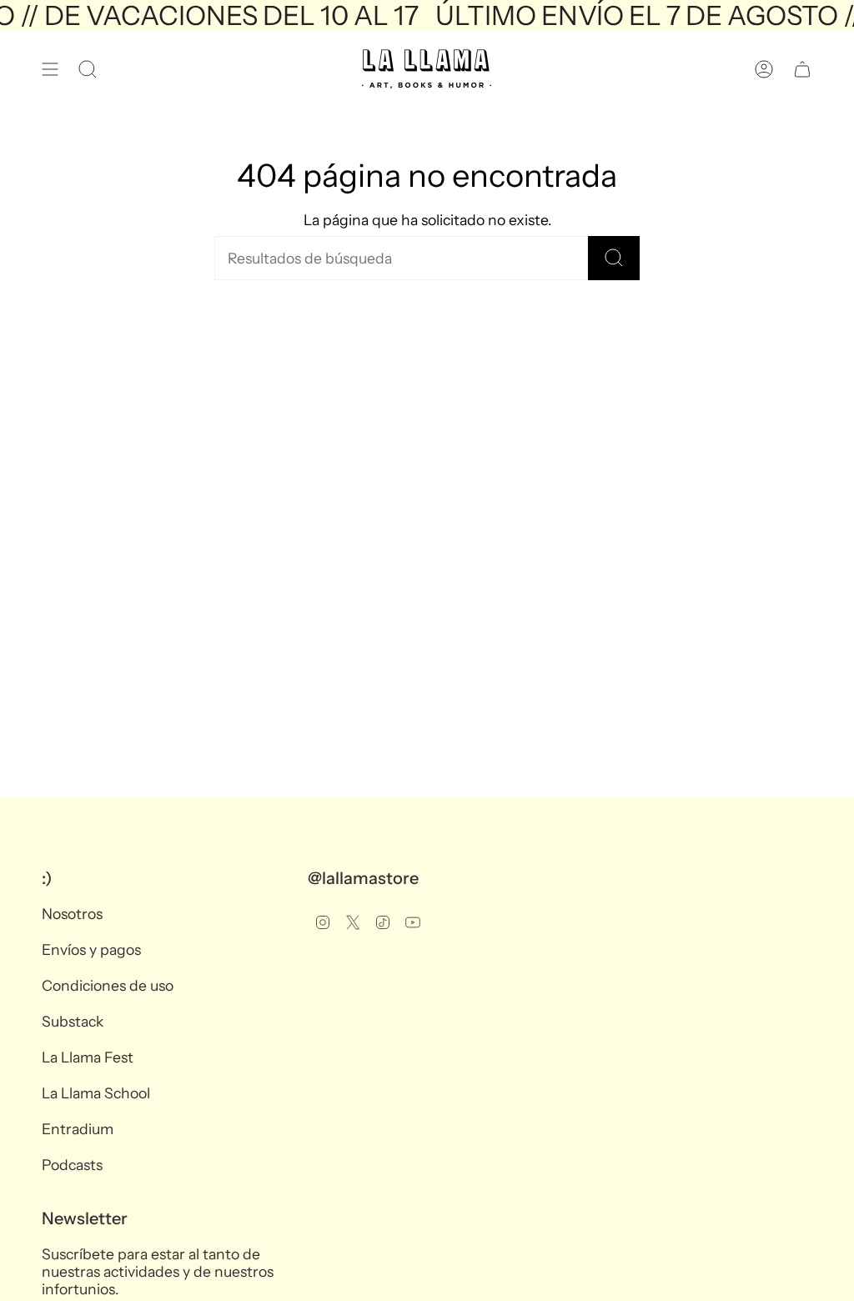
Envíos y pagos (91, 949)
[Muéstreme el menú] (50, 69)
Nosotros (72, 913)
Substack (72, 1021)
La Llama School (96, 1093)
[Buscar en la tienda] (614, 258)
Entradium (77, 1129)
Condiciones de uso (107, 985)
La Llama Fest (87, 1057)
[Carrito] (802, 69)
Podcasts (72, 1164)
